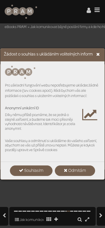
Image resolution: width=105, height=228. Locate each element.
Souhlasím (33, 171)
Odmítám (76, 171)
